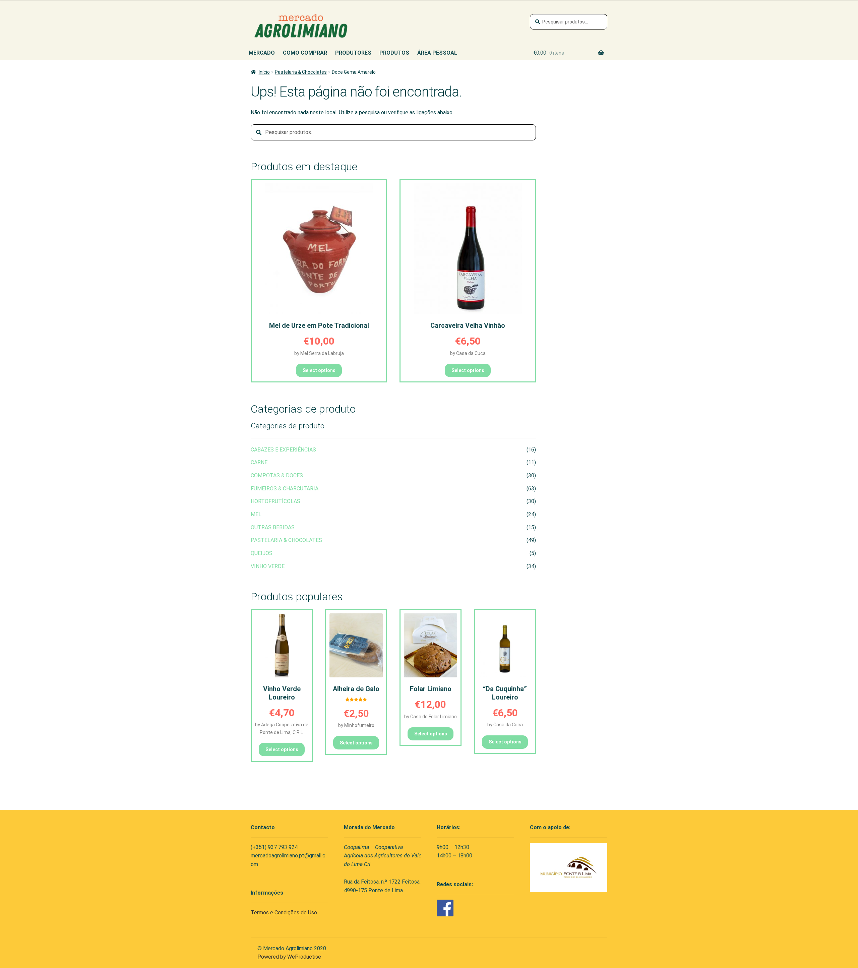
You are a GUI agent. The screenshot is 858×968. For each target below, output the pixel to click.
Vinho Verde (268, 566)
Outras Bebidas (273, 527)
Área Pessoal (437, 53)
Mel (256, 514)
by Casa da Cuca (468, 353)
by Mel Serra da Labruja (319, 353)
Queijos (261, 553)
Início (264, 72)
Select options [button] (319, 370)
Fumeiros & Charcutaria (284, 488)
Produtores (353, 53)
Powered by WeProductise (289, 957)
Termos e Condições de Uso (284, 912)
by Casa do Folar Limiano (430, 716)
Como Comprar (305, 53)
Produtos (394, 53)
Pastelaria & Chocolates (301, 72)
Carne (259, 462)
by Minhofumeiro (356, 725)
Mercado (262, 53)
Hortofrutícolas (275, 501)
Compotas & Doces (277, 475)
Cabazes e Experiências (283, 449)
